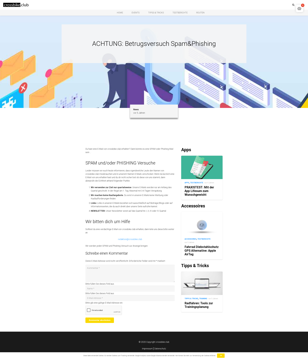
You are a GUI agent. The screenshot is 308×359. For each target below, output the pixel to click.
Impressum (147, 348)
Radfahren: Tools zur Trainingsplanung (199, 305)
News (136, 109)
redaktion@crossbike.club (130, 239)
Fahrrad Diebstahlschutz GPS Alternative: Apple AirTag (202, 250)
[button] (293, 5)
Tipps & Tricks (191, 299)
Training (203, 299)
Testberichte (196, 183)
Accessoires (190, 239)
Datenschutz (160, 348)
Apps (187, 183)
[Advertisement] (154, 81)
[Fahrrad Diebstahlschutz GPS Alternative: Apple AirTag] (202, 213)
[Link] (16, 5)
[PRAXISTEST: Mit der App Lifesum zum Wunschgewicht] (202, 157)
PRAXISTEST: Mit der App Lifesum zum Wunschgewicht (199, 191)
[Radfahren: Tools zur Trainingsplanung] (202, 273)
